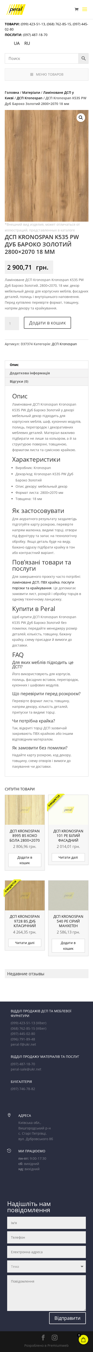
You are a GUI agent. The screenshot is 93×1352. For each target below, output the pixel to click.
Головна (12, 92)
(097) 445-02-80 (23, 1033)
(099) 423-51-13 (32, 24)
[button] (81, 117)
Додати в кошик (47, 322)
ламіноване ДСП (25, 582)
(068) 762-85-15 (59, 24)
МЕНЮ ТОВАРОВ (49, 74)
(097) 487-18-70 (34, 34)
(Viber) (41, 1023)
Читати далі (68, 857)
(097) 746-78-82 (23, 1088)
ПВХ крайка (50, 582)
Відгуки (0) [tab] (19, 381)
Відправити (67, 1318)
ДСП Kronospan (29, 98)
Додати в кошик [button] (24, 860)
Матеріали (31, 92)
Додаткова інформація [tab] (30, 373)
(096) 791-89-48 (23, 1039)
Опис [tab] (14, 364)
